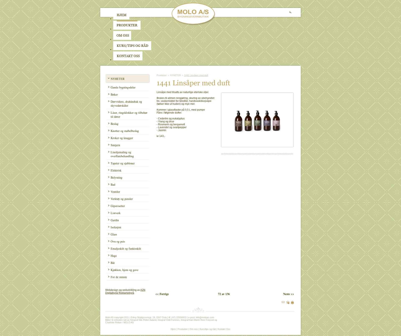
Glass (114, 234)
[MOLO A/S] (194, 24)
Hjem (173, 329)
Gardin (115, 220)
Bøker (114, 94)
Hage (114, 256)
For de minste (119, 277)
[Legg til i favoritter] (287, 303)
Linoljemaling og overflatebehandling (122, 154)
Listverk (116, 213)
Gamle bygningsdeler (123, 87)
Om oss (194, 329)
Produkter (162, 75)
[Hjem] (121, 18)
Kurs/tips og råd (208, 329)
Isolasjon (116, 227)
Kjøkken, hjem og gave (124, 270)
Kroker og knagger (122, 138)
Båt (113, 263)
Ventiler (115, 192)
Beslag (114, 124)
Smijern (115, 145)
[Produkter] (127, 28)
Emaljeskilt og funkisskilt (126, 248)
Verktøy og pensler (122, 199)
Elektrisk (116, 170)
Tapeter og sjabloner (123, 163)
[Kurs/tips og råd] (132, 49)
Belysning (116, 177)
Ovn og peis (118, 241)
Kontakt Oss (224, 329)
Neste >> (288, 294)
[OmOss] (148, 39)
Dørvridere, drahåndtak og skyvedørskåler (126, 103)
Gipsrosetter (118, 206)
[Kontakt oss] (127, 59)
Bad (113, 185)
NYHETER (117, 79)
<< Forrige (162, 294)
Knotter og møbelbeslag (125, 131)
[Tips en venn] (283, 302)
